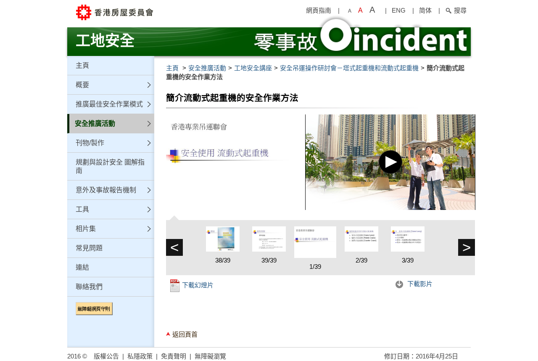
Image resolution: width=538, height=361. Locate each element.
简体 (425, 10)
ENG (399, 10)
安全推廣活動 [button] (95, 123)
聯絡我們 (89, 286)
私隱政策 (140, 356)
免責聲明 (173, 356)
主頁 (82, 65)
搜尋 (460, 10)
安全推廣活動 (207, 68)
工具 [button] (82, 209)
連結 (82, 267)
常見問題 (89, 248)
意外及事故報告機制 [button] (106, 190)
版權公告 (106, 356)
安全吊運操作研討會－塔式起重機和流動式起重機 (349, 68)
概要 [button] (82, 84)
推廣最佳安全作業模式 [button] (109, 104)
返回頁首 (185, 334)
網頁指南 (318, 10)
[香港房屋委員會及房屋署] (155, 12)
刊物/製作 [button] (90, 142)
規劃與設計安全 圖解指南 (110, 166)
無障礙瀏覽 (210, 356)
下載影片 (419, 283)
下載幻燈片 (197, 285)
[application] (390, 162)
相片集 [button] (86, 228)
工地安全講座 (253, 68)
